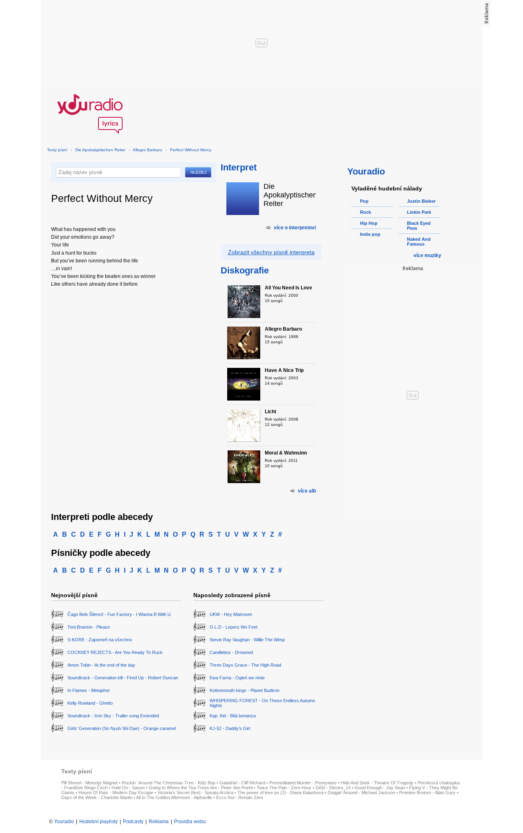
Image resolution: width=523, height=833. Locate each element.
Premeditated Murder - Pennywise (303, 782)
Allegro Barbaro (147, 150)
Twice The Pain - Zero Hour (284, 787)
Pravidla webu (190, 821)
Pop (364, 201)
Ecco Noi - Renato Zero (239, 797)
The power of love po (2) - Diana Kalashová (280, 792)
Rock (365, 212)
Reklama (159, 821)
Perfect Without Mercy (190, 150)
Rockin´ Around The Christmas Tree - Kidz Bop (168, 782)
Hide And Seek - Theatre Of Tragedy (377, 782)
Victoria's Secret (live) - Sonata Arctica (195, 792)
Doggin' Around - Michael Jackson (361, 792)
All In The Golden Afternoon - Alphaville (174, 797)
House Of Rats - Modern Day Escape (115, 792)
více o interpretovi (295, 228)
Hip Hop (369, 223)
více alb (307, 491)
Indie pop (370, 234)
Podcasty (133, 821)
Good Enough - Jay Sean (380, 787)
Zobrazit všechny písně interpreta (271, 252)
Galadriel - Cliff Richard (242, 782)
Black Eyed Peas (419, 226)
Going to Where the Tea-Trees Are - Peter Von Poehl (201, 787)
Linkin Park (419, 212)
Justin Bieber (421, 201)
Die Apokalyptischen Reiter (100, 150)
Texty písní (57, 150)
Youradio (64, 821)
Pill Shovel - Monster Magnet (89, 782)
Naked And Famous (419, 241)
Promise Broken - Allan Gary (427, 792)
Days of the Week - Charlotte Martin (96, 797)
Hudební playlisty (98, 821)
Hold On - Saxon (128, 787)
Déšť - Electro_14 (333, 787)
